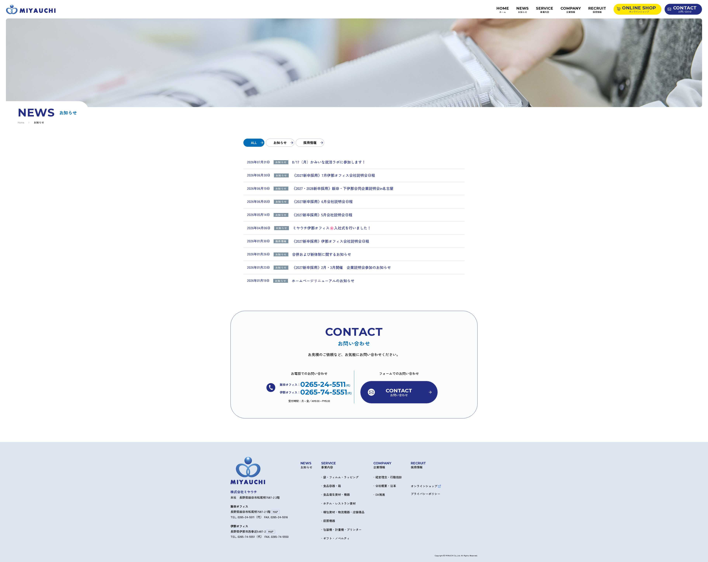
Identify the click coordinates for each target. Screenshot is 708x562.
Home (21, 122)
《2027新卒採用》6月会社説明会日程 (322, 202)
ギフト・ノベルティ (336, 538)
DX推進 (380, 494)
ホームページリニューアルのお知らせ (323, 281)
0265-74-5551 (323, 392)
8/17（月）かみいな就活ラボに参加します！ (329, 162)
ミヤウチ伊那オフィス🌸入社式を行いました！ (332, 228)
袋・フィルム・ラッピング (341, 477)
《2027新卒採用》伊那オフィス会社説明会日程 (332, 241)
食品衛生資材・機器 (336, 494)
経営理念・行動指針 (388, 477)
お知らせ (280, 142)
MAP (275, 512)
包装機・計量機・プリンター (342, 529)
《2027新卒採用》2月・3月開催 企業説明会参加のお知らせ (341, 267)
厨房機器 (329, 521)
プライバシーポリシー (425, 494)
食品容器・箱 (332, 486)
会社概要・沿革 (385, 486)
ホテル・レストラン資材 (339, 503)
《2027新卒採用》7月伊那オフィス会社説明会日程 (333, 175)
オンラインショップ (424, 486)
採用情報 (310, 142)
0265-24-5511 (323, 384)
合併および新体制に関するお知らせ (321, 254)
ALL (254, 142)
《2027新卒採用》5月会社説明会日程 (322, 215)
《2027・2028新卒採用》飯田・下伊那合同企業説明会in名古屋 (342, 188)
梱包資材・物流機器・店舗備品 (344, 512)
